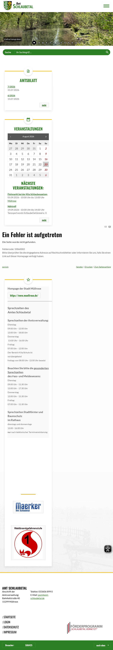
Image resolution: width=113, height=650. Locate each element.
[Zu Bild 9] (68, 43)
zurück (5, 267)
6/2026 (11, 95)
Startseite (10, 617)
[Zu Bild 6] (57, 43)
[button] (4, 29)
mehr (44, 105)
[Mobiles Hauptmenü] (106, 6)
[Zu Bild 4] (50, 43)
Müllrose (12, 201)
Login (7, 622)
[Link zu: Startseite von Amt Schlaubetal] (17, 6)
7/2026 (11, 86)
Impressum (10, 632)
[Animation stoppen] (34, 42)
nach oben (100, 645)
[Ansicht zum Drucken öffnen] (109, 226)
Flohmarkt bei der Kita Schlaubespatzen (27, 194)
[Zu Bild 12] (79, 43)
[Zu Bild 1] (39, 43)
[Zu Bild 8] (65, 43)
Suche (8, 52)
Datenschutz (11, 627)
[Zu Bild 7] (61, 43)
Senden (79, 267)
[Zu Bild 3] (46, 43)
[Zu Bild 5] (53, 43)
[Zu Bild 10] (72, 43)
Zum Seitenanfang (102, 267)
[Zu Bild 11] (76, 43)
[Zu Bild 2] (42, 43)
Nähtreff (12, 206)
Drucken (89, 267)
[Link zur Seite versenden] (105, 226)
